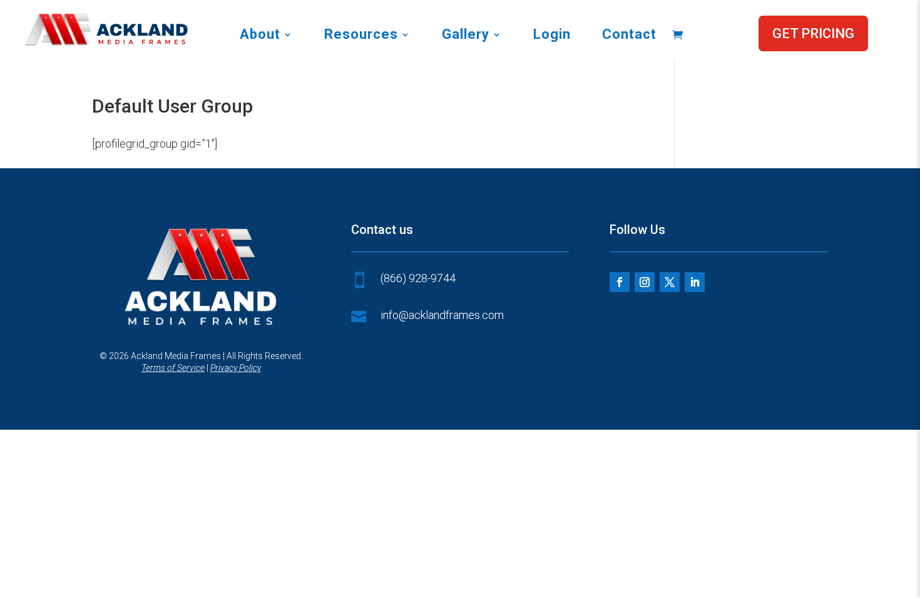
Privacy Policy (235, 368)
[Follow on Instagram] (645, 282)
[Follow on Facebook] (620, 282)
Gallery (465, 36)
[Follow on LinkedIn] (695, 282)
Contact (629, 36)
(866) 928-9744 (418, 278)
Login (552, 36)
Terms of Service (173, 368)
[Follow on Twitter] (670, 282)
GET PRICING (813, 33)
